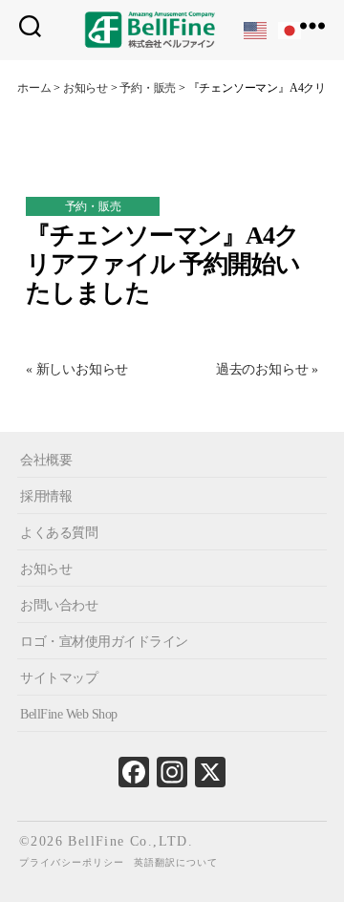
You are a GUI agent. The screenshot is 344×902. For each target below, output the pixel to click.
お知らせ (46, 569)
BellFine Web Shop (69, 713)
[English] (256, 29)
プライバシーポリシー (71, 862)
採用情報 (46, 496)
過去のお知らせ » (267, 369)
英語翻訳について (176, 862)
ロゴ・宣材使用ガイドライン (104, 641)
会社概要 (46, 460)
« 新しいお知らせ (77, 369)
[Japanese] (290, 29)
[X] (210, 777)
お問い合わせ (58, 605)
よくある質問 (58, 533)
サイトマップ (58, 677)
